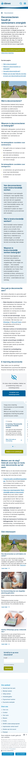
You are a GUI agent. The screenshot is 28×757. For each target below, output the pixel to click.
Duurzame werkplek (9, 702)
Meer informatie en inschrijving (11, 440)
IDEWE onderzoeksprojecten (11, 723)
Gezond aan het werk (9, 688)
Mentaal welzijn (7, 691)
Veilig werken (7, 694)
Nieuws (5, 718)
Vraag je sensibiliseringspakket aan (13, 50)
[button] (14, 751)
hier (13, 664)
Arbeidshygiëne (7, 696)
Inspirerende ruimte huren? (10, 726)
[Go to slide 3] (15, 446)
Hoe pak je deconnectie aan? (11, 71)
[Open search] (21, 3)
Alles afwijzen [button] (21, 754)
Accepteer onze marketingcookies (14, 393)
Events (5, 721)
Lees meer (4, 568)
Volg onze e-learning (7, 53)
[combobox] (24, 735)
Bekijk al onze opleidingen (14, 451)
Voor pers (6, 715)
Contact (5, 712)
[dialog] (14, 745)
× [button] (26, 734)
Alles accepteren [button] (8, 754)
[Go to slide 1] (12, 446)
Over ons (5, 709)
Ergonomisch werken (9, 699)
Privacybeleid (12, 749)
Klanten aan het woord (9, 729)
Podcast (5, 732)
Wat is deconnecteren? (10, 64)
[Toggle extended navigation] (25, 3)
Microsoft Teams (17, 322)
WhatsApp (6, 322)
